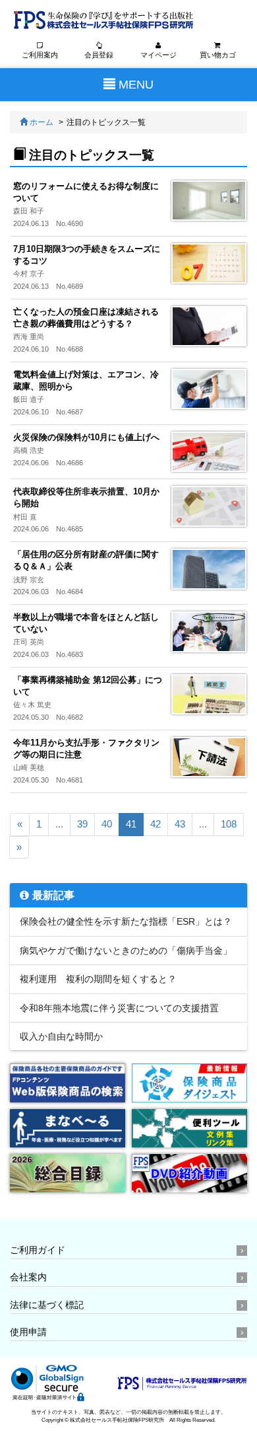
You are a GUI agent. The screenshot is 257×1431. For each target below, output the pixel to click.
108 (229, 824)
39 (82, 824)
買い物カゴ (218, 55)
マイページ (158, 55)
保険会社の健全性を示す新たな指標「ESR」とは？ (126, 921)
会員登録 (98, 55)
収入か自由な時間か (61, 1036)
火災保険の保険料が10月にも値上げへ (86, 437)
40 (106, 824)
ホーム (40, 122)
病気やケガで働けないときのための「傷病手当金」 (126, 950)
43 (180, 824)
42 (155, 824)
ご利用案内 (40, 55)
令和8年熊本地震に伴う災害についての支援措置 (119, 1008)
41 (131, 824)
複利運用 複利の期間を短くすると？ (98, 979)
